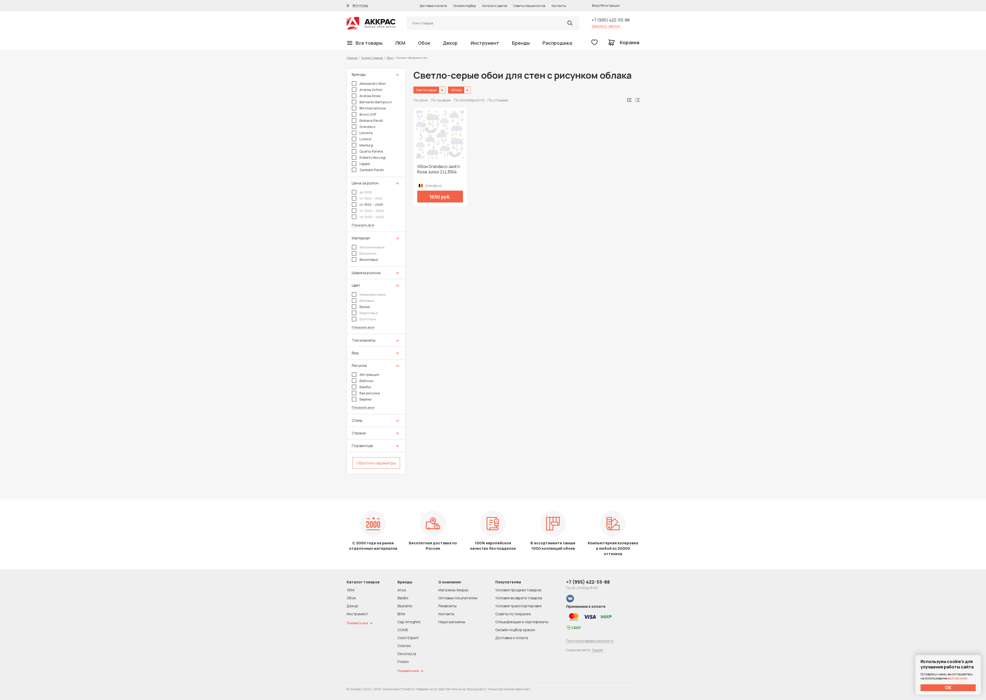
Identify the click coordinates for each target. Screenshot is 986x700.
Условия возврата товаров (518, 597)
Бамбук (365, 387)
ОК (948, 687)
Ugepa (364, 163)
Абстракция (369, 374)
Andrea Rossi (370, 96)
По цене (420, 100)
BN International (372, 108)
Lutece (365, 139)
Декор (450, 43)
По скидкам (441, 100)
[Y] (570, 23)
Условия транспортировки (518, 605)
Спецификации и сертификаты (521, 621)
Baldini (402, 597)
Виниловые (368, 259)
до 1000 (365, 192)
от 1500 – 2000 (371, 204)
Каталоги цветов (494, 6)
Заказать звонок (606, 26)
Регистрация (610, 5)
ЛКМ (400, 43)
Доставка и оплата (433, 6)
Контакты (559, 6)
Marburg (366, 145)
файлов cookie (957, 678)
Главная (352, 58)
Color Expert (408, 637)
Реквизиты (447, 605)
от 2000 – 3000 (371, 210)
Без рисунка (369, 393)
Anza (401, 589)
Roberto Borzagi (372, 157)
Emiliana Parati (371, 120)
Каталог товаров (372, 58)
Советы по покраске (513, 613)
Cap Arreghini (408, 621)
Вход (595, 5)
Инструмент (485, 43)
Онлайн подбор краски (515, 629)
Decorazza (406, 653)
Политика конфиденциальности (589, 641)
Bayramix (404, 605)
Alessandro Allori (372, 83)
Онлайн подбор (464, 6)
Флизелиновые (371, 247)
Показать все (363, 225)
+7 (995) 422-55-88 (611, 20)
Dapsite (597, 650)
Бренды (521, 43)
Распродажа (557, 43)
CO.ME (402, 629)
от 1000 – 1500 (370, 198)
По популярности (469, 100)
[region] (376, 271)
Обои (424, 43)
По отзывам (498, 100)
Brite (401, 613)
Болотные (367, 319)
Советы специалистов (529, 6)
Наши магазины (451, 621)
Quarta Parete (371, 151)
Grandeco (367, 126)
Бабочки (366, 380)
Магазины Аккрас (453, 589)
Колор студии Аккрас (371, 23)
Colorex (404, 645)
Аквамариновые (372, 294)
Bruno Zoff (367, 114)
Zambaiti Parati (371, 169)
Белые (364, 306)
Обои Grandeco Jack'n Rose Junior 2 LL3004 (438, 169)
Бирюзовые (368, 313)
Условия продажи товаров (518, 589)
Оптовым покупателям (457, 597)
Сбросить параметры (376, 463)
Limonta (366, 132)
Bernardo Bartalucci (375, 102)
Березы (365, 399)
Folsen (403, 661)
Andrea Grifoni (370, 89)
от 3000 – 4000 (371, 216)
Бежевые (366, 300)
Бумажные (367, 253)
